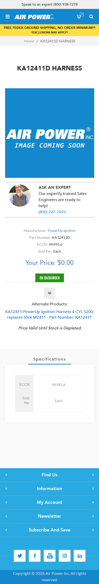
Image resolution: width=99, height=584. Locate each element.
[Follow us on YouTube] (50, 556)
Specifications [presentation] (49, 359)
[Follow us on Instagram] (65, 556)
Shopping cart (81, 14)
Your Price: (40, 262)
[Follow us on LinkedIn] (80, 556)
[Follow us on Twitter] (20, 556)
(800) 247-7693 (52, 212)
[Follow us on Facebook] (35, 556)
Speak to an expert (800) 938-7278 (50, 4)
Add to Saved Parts (49, 293)
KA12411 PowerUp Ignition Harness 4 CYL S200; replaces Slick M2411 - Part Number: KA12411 (49, 314)
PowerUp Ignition (62, 230)
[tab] (49, 359)
